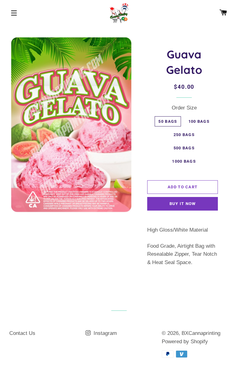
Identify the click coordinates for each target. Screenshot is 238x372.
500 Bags (184, 148)
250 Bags (184, 134)
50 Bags (167, 121)
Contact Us (22, 333)
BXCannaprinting (201, 333)
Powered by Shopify (185, 341)
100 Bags (198, 121)
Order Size (184, 108)
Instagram (104, 333)
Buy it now (183, 203)
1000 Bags (184, 161)
